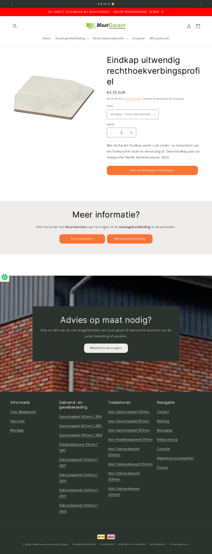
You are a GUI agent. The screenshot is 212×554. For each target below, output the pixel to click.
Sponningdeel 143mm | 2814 (80, 416)
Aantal (110, 124)
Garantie (163, 449)
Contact (163, 412)
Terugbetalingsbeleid (84, 544)
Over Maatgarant (23, 412)
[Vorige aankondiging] (11, 4)
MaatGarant (39, 544)
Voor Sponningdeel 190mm (129, 430)
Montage (17, 430)
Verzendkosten (133, 98)
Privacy (162, 467)
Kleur (110, 106)
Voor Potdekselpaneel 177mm (130, 439)
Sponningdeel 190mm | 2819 (80, 435)
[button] (14, 26)
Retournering (167, 439)
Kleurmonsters (82, 238)
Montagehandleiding (129, 238)
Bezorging (164, 430)
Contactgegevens (179, 544)
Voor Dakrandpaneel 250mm (130, 464)
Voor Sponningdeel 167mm (128, 421)
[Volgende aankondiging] (200, 4)
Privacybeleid (107, 544)
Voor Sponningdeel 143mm (128, 412)
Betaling (163, 421)
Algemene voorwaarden (175, 458)
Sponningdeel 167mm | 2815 (80, 426)
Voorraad (17, 421)
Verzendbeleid (158, 544)
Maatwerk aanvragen (106, 348)
